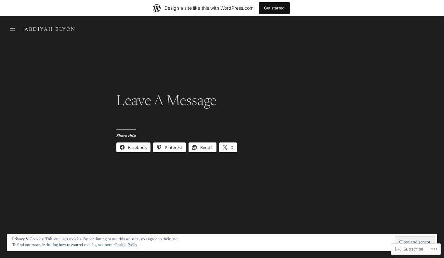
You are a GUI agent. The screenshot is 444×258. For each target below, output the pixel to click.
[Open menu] (13, 29)
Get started (274, 8)
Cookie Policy (125, 245)
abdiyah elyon (49, 29)
